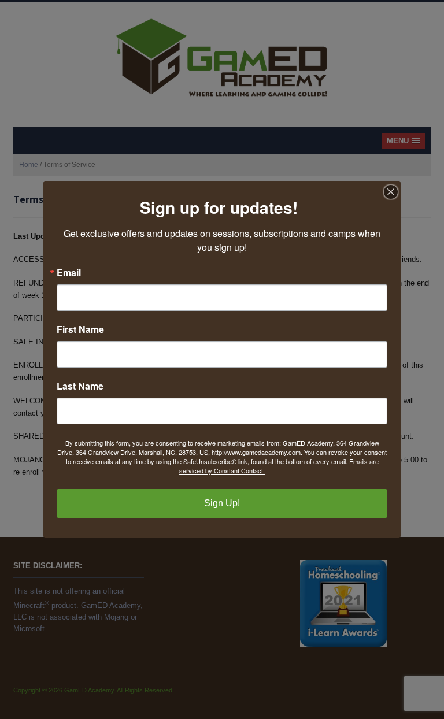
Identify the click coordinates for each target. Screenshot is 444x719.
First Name (80, 329)
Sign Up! (222, 503)
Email (69, 272)
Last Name (80, 386)
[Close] (391, 192)
